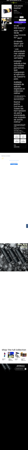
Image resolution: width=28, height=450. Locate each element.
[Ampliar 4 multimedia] (3, 27)
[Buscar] (2, 2)
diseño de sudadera (19, 133)
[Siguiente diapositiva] (6, 355)
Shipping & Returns (16, 146)
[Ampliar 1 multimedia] (6, 11)
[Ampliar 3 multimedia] (9, 21)
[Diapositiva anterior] (2, 355)
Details (15, 145)
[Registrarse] (25, 369)
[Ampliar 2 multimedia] (3, 21)
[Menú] (1, 3)
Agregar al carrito (23, 19)
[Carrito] (27, 2)
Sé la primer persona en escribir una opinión (14, 164)
